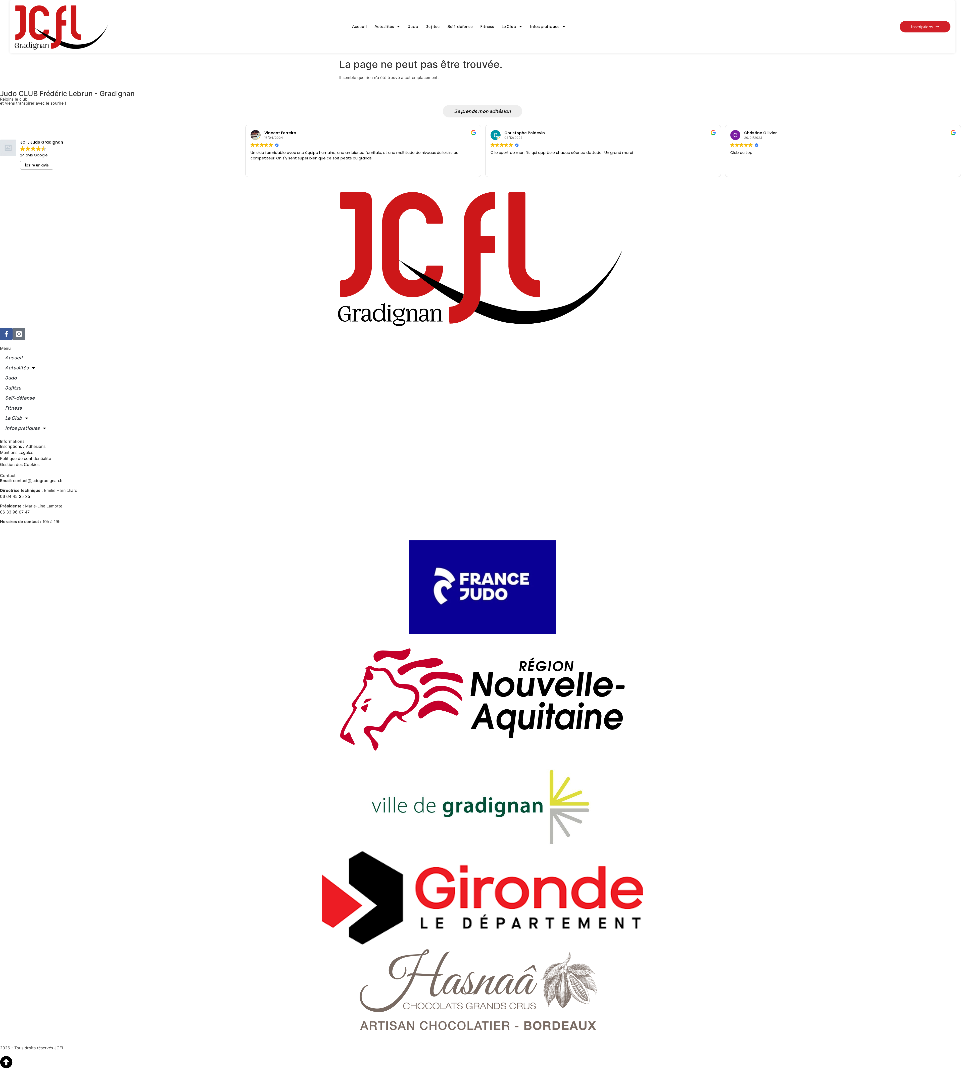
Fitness (487, 26)
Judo (413, 26)
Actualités (384, 26)
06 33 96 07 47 (15, 511)
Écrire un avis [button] (37, 165)
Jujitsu (433, 26)
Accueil (359, 26)
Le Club (509, 26)
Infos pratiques (544, 26)
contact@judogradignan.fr (38, 480)
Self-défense (460, 26)
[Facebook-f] (6, 334)
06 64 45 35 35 (15, 496)
